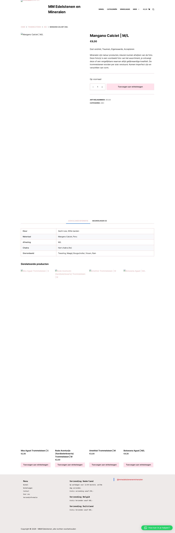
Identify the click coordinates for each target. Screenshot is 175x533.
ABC (102, 103)
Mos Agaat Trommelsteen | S (34, 450)
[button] (157, 527)
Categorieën (112, 9)
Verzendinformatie (30, 497)
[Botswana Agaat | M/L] (139, 358)
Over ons (26, 494)
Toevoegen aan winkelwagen (130, 87)
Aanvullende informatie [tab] (78, 221)
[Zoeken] (153, 9)
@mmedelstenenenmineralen (130, 479)
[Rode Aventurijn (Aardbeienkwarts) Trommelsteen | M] (70, 358)
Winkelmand (125, 9)
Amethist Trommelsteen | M (102, 450)
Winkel (101, 9)
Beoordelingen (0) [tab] (99, 221)
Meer (135, 9)
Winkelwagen (27, 488)
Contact (26, 491)
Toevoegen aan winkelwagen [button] (35, 465)
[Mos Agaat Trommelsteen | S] (36, 358)
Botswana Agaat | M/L (134, 450)
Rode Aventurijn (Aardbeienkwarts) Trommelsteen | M (64, 453)
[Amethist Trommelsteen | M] (104, 358)
